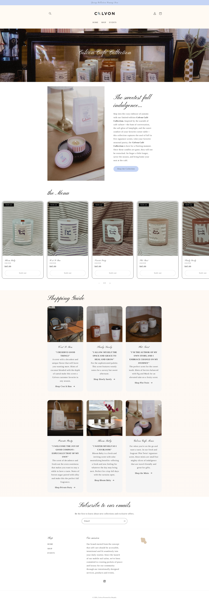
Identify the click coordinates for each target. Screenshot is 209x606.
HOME (50, 544)
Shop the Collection (126, 169)
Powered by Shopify (109, 597)
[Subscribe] (124, 521)
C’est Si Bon (55, 260)
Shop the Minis (142, 473)
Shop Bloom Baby (102, 480)
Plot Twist (144, 260)
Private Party (100, 260)
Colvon (100, 597)
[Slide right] (110, 283)
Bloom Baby (10, 260)
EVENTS (51, 553)
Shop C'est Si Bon (63, 386)
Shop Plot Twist (142, 383)
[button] (50, 13)
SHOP (49, 549)
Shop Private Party (63, 487)
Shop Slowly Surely (103, 379)
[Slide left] (99, 283)
